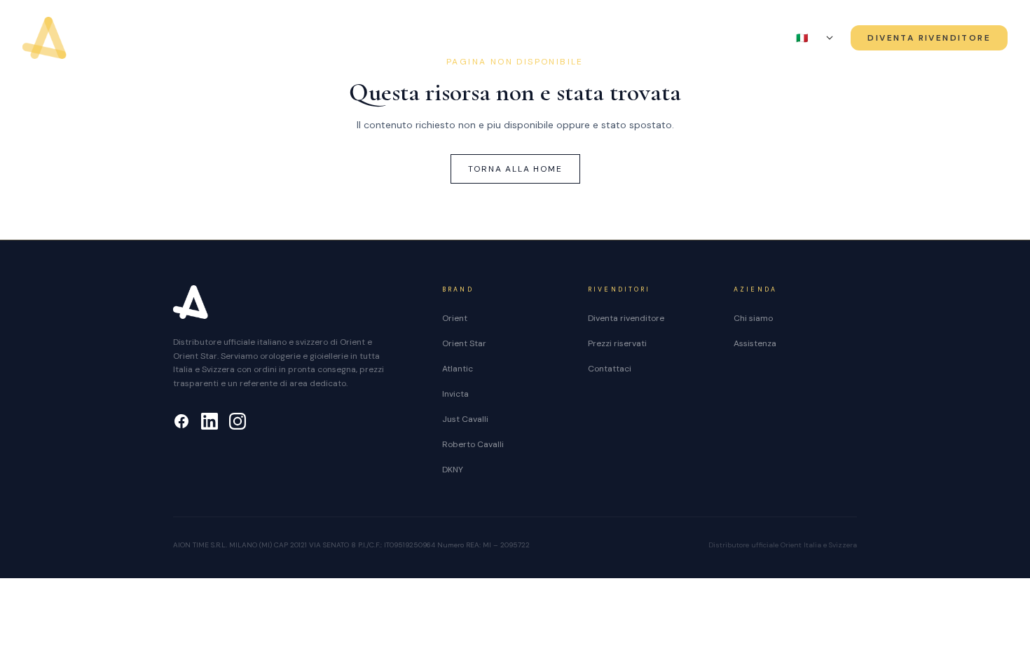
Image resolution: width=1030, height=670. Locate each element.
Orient (454, 318)
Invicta (455, 393)
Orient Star (464, 343)
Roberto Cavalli (473, 444)
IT (809, 38)
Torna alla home (515, 169)
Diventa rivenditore (626, 318)
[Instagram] (237, 421)
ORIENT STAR (422, 38)
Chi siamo (588, 38)
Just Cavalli (465, 419)
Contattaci (609, 368)
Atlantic (457, 368)
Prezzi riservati (617, 343)
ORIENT (352, 38)
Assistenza (664, 38)
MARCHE (506, 38)
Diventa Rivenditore (929, 37)
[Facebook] (181, 421)
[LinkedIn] (209, 421)
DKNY (452, 469)
